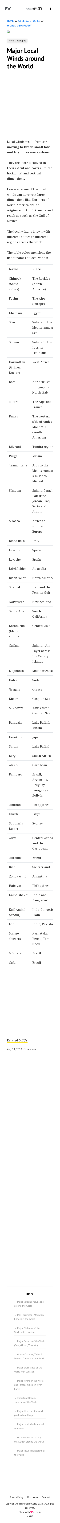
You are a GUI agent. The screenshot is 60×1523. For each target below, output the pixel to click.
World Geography (19, 25)
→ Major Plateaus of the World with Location (27, 1330)
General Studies (29, 21)
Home (10, 21)
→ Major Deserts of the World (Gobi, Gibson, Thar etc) (29, 1343)
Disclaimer (32, 1497)
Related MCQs (17, 1040)
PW (8, 8)
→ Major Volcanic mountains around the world (29, 1303)
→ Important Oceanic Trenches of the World (25, 1400)
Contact (46, 1497)
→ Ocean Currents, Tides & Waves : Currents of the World (29, 1356)
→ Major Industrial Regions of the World (29, 1452)
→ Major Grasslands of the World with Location (28, 1369)
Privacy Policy (16, 1497)
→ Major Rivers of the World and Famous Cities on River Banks (29, 1384)
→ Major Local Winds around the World (29, 1426)
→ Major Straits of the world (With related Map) (29, 1413)
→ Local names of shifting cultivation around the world (29, 1439)
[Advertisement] (30, 105)
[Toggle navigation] (50, 8)
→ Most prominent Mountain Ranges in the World (29, 1317)
